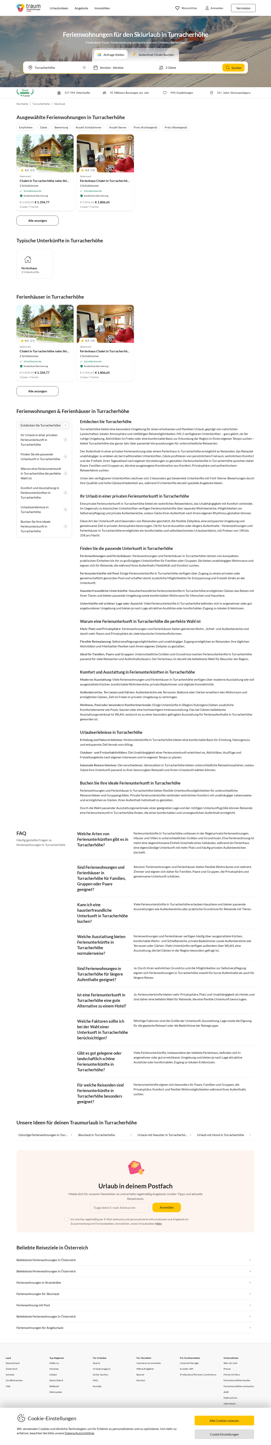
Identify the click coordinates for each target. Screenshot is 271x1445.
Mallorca (54, 1363)
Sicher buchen (100, 1374)
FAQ (95, 1380)
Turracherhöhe (41, 103)
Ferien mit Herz (232, 1374)
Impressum (230, 1403)
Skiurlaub (59, 103)
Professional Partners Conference (198, 1374)
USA (8, 1386)
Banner (140, 1374)
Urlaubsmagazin (102, 1368)
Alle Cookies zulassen (224, 1420)
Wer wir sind (230, 1363)
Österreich (11, 1368)
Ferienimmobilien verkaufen (239, 1386)
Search (96, 1363)
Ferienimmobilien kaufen (237, 1380)
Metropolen (55, 1392)
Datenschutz (230, 1397)
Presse (227, 1368)
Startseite (22, 103)
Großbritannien (14, 1380)
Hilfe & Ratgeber (145, 1368)
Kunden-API (186, 1368)
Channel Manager (189, 1363)
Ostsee (53, 1374)
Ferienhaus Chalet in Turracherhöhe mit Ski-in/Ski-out (118, 181)
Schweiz (10, 1374)
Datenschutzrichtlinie (79, 1433)
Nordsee (54, 1368)
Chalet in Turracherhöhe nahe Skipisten (48, 181)
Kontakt (97, 1386)
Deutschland (12, 1363)
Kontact (140, 1380)
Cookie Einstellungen (224, 1434)
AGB (226, 1392)
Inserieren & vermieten (148, 1363)
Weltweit (54, 1386)
